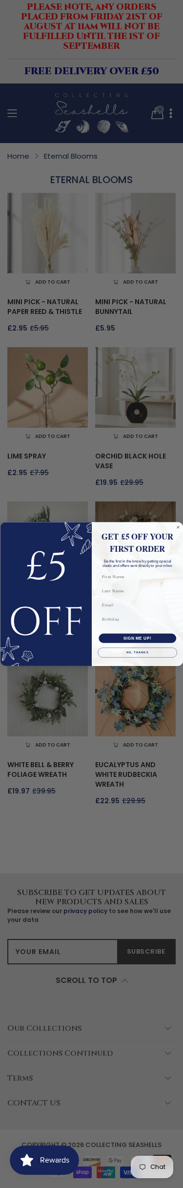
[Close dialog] (178, 527)
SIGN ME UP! (137, 638)
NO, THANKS (137, 652)
